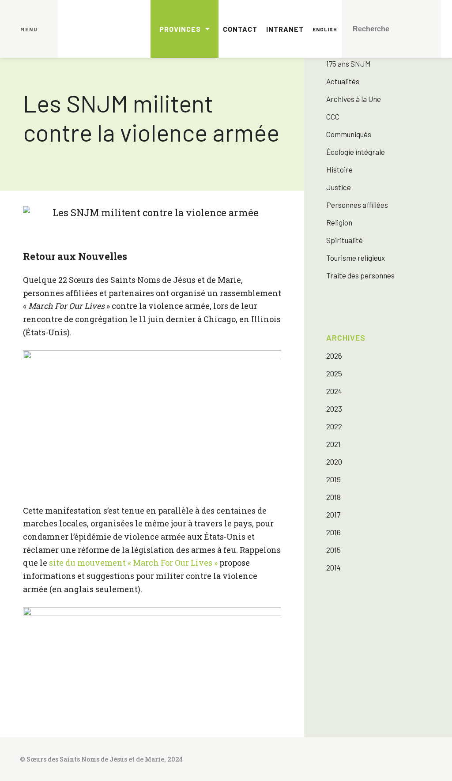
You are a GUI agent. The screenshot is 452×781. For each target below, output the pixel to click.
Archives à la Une (353, 98)
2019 (333, 479)
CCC (332, 116)
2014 (333, 567)
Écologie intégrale (355, 151)
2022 (334, 426)
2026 (334, 355)
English (325, 29)
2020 (334, 461)
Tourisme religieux (355, 257)
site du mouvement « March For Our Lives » (133, 562)
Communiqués (348, 134)
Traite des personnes (360, 275)
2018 (333, 496)
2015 (333, 549)
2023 (334, 408)
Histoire (339, 169)
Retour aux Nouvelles (75, 256)
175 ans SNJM (348, 63)
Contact (240, 29)
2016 (333, 532)
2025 (334, 373)
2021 (333, 443)
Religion (339, 222)
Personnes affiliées (357, 204)
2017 (333, 514)
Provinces (180, 29)
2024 (334, 391)
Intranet (285, 29)
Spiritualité (344, 240)
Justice (338, 187)
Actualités (342, 81)
